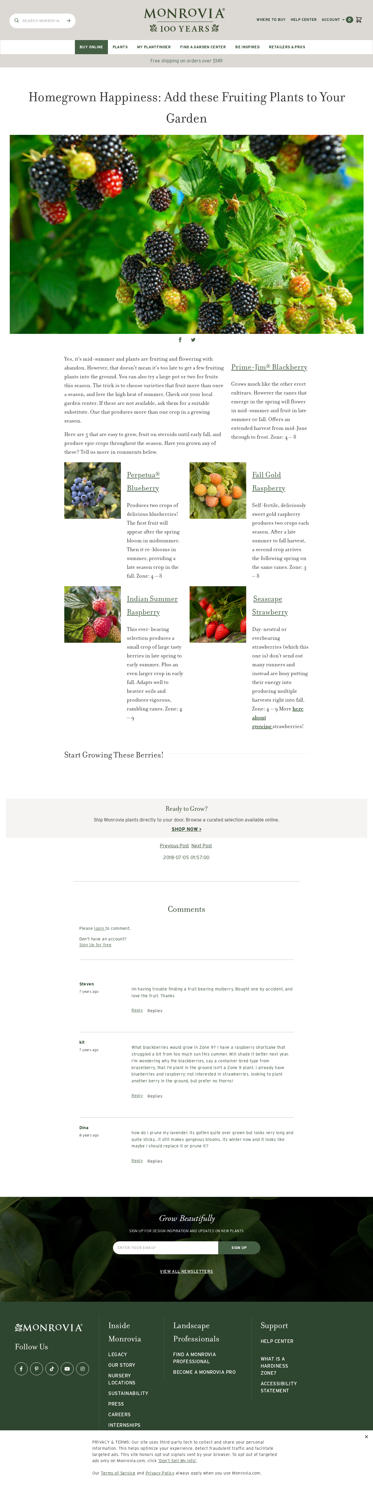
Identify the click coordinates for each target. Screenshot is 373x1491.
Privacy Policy (160, 1473)
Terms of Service (118, 1473)
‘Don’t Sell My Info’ (177, 1460)
